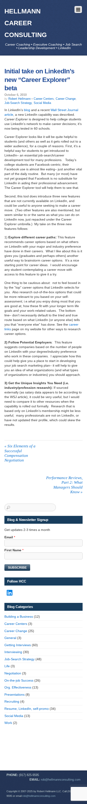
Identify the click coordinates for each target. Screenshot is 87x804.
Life (7, 666)
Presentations (14, 694)
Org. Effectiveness (17, 687)
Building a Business (18, 616)
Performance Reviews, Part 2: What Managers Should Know (64, 485)
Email (9, 537)
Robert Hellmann (19, 98)
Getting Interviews (17, 645)
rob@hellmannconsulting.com (61, 779)
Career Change (66, 98)
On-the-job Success (18, 680)
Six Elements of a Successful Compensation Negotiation (19, 453)
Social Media (42, 103)
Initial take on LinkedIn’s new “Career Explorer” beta (39, 80)
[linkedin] (10, 593)
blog (27, 110)
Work (8, 723)
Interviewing (13, 652)
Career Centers (44, 98)
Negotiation (12, 673)
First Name (13, 550)
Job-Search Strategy (18, 103)
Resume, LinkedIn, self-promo (26, 709)
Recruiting (11, 701)
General (10, 638)
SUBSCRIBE (17, 567)
